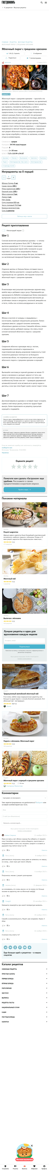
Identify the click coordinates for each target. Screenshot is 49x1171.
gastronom (8, 62)
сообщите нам (7, 448)
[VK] (10, 947)
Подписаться (24, 646)
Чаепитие (34, 158)
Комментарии (42, 13)
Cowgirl (8, 901)
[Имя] (24, 810)
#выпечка (5, 453)
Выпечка (43, 158)
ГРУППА (6, 529)
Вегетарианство (36, 162)
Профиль (44, 1168)
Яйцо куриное (10, 194)
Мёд (6, 199)
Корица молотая (11, 208)
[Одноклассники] (15, 947)
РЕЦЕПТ (6, 777)
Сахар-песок (9, 186)
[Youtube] (25, 947)
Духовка (5, 158)
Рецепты (15, 1168)
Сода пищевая (10, 202)
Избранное (34, 1168)
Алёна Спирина (10, 835)
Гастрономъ (5, 1168)
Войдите (39, 802)
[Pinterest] (20, 947)
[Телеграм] (5, 947)
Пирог (5, 162)
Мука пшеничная (11, 189)
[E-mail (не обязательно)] (24, 816)
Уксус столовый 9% (11, 205)
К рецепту (5, 94)
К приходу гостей (8, 166)
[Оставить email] (24, 640)
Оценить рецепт (13, 13)
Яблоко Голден (10, 183)
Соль (8, 210)
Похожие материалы (28, 13)
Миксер (14, 158)
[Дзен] (29, 947)
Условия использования (25, 658)
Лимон (7, 197)
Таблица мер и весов (24, 216)
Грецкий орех (9, 191)
